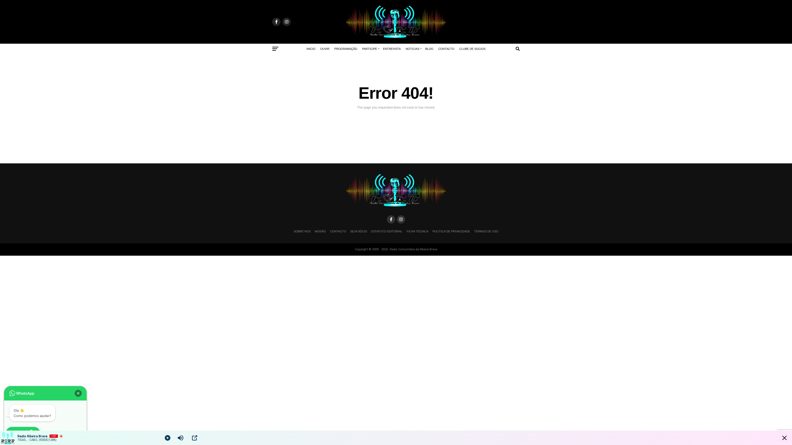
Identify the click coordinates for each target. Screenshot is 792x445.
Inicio (310, 48)
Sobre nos (302, 231)
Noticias (412, 48)
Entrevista (392, 48)
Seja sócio (358, 231)
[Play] (167, 437)
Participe (369, 48)
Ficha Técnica (417, 231)
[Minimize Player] (784, 437)
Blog (429, 48)
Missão (320, 231)
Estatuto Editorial (386, 231)
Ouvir (324, 48)
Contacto (446, 48)
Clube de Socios (472, 48)
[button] (78, 393)
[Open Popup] (194, 437)
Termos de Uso (486, 231)
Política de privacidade (451, 231)
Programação (345, 48)
